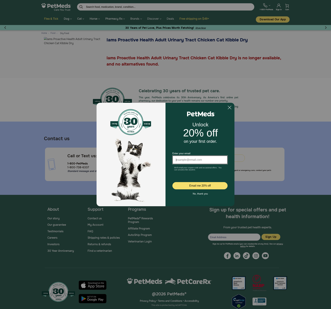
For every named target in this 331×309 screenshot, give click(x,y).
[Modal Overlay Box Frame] (165, 154)
